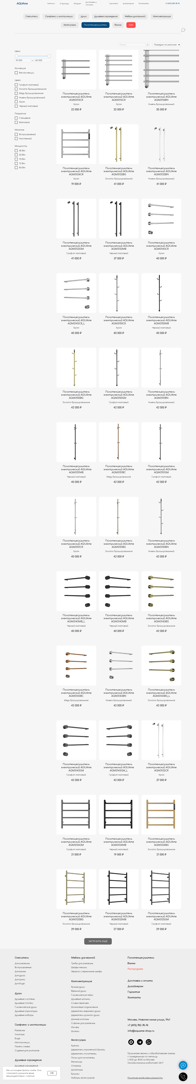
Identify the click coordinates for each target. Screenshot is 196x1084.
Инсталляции (22, 1042)
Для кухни (20, 979)
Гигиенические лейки (82, 995)
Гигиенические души (26, 1007)
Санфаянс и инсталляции (30, 1024)
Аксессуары (78, 1040)
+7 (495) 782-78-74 (172, 3)
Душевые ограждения (28, 1060)
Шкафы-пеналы (79, 967)
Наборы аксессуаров (83, 1078)
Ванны (131, 963)
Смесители (22, 957)
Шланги (75, 1031)
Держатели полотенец (83, 1054)
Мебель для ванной (83, 957)
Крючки (75, 1046)
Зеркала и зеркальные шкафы (86, 971)
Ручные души (78, 987)
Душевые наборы (24, 1015)
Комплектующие (81, 981)
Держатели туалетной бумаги (88, 1050)
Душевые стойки (24, 1003)
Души (18, 993)
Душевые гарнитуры (26, 1011)
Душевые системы (25, 999)
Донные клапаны (80, 1019)
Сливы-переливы (80, 1003)
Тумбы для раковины (82, 963)
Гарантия (134, 992)
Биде (17, 1038)
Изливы (75, 1027)
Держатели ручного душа (85, 1015)
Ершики (75, 1074)
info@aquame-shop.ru (141, 1031)
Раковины (20, 1030)
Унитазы (20, 1034)
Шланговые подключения (84, 1007)
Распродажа (135, 969)
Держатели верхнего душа (85, 1011)
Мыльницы (76, 1062)
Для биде (20, 984)
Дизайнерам (135, 986)
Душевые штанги (80, 999)
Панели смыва (22, 1046)
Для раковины (22, 963)
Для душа (20, 975)
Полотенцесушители (140, 957)
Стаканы (76, 1066)
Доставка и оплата (140, 980)
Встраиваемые (23, 967)
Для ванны (20, 971)
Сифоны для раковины (83, 1023)
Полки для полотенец (83, 1058)
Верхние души (78, 991)
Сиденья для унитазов (27, 1051)
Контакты (134, 997)
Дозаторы (77, 1070)
